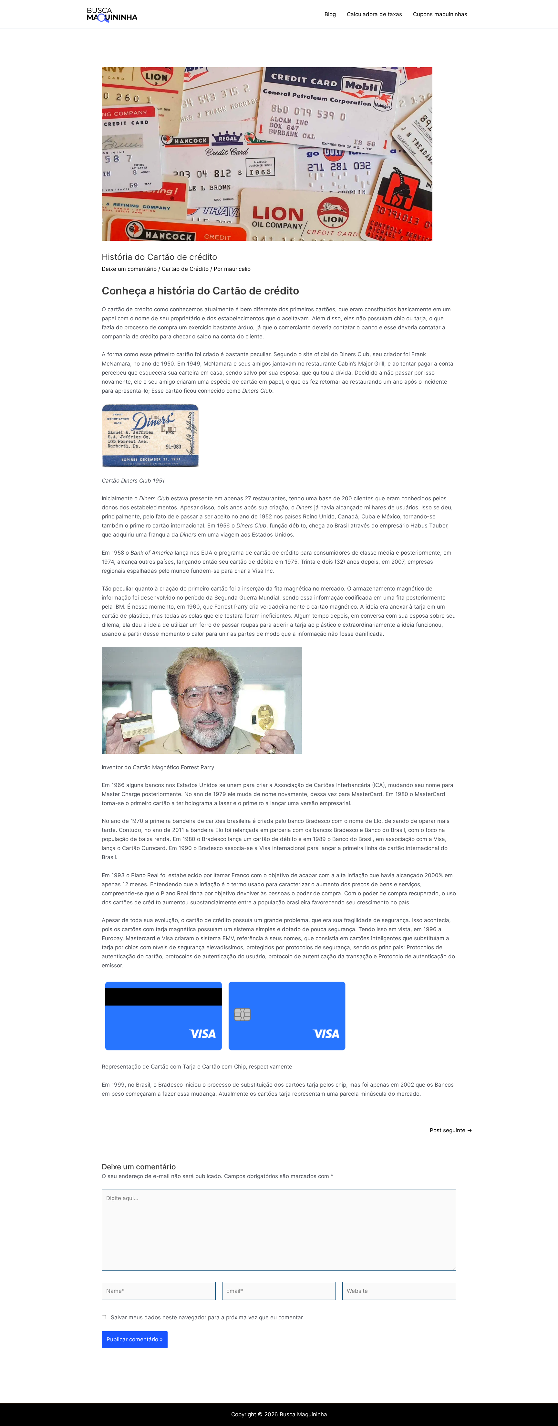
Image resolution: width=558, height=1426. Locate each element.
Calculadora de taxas (374, 14)
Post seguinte (451, 1130)
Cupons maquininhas (440, 14)
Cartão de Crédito (185, 269)
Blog (330, 14)
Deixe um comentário (129, 269)
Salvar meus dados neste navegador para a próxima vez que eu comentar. (207, 1317)
